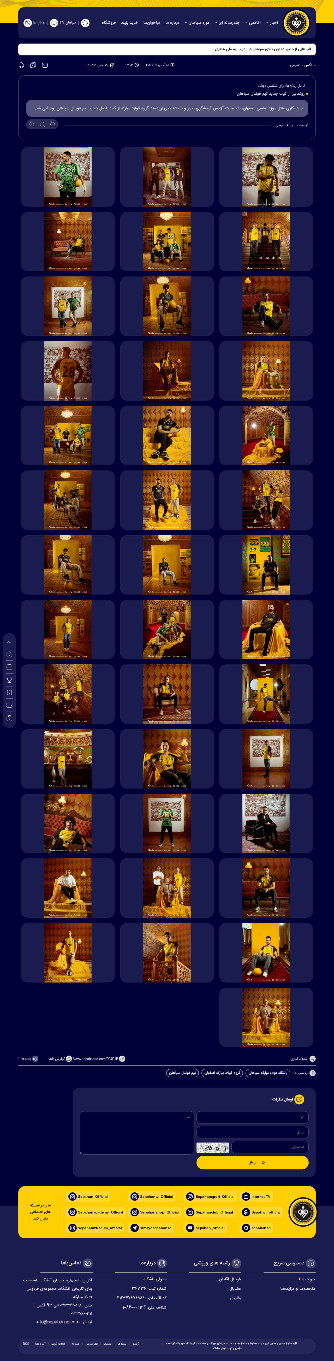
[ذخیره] (33, 65)
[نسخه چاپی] (21, 65)
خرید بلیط (129, 22)
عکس (309, 65)
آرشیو (135, 1344)
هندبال (235, 1288)
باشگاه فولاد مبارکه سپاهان (267, 1073)
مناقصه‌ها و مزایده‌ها (297, 1288)
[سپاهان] (297, 23)
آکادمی (254, 22)
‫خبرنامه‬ (75, 1344)
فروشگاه (109, 22)
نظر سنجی (91, 1344)
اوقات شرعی (58, 1344)
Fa (42, 23)
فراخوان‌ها (151, 22)
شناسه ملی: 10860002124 (144, 1307)
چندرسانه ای (228, 22)
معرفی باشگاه (155, 1279)
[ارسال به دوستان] (45, 65)
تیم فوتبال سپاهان (182, 1073)
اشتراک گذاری (299, 1059)
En (35, 23)
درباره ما (172, 22)
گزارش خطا (57, 1059)
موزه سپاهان (198, 22)
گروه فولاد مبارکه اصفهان (222, 1073)
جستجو (107, 1344)
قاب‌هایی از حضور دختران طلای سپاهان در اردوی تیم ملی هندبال (263, 49)
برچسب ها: (301, 1073)
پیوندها (122, 1344)
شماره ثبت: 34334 (149, 1288)
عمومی (295, 65)
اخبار (273, 22)
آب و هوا (40, 1344)
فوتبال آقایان (230, 1279)
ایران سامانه (219, 1348)
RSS (26, 1344)
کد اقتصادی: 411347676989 (141, 1298)
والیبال (235, 1298)
